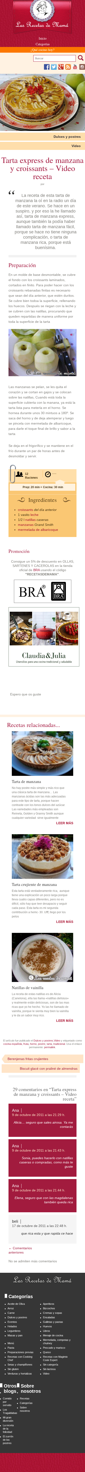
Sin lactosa (49, 1369)
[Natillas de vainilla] (42, 957)
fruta (26, 1043)
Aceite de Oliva (16, 1303)
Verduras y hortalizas (20, 1373)
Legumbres (14, 1330)
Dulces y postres (67, 137)
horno (33, 1043)
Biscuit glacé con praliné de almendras (48, 1068)
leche (34, 515)
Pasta (11, 1347)
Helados (12, 1326)
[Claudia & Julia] (43, 665)
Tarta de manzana (26, 781)
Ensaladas (49, 1317)
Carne (11, 1312)
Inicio (43, 38)
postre (41, 1043)
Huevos (47, 1326)
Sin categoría (50, 1364)
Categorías (43, 44)
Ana (15, 1110)
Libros (46, 1330)
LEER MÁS (64, 823)
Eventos (12, 1321)
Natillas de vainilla (27, 987)
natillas (30, 520)
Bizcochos (49, 1308)
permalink (49, 1047)
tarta (49, 1043)
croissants (25, 510)
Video (76, 146)
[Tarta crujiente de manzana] (42, 856)
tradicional (59, 1043)
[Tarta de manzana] (42, 753)
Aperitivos (48, 1303)
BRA (36, 570)
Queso (47, 1352)
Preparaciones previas (21, 1352)
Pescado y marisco (54, 1347)
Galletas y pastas (53, 1321)
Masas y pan (15, 1335)
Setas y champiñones (20, 1364)
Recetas (25, 1398)
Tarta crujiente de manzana (34, 884)
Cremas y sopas (52, 1312)
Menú (11, 1343)
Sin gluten (13, 1369)
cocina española (12, 1043)
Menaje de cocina (53, 1335)
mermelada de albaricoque (38, 530)
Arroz (11, 1308)
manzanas (26, 525)
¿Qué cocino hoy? (42, 49)
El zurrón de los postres (8, 1439)
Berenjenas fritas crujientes (28, 1059)
